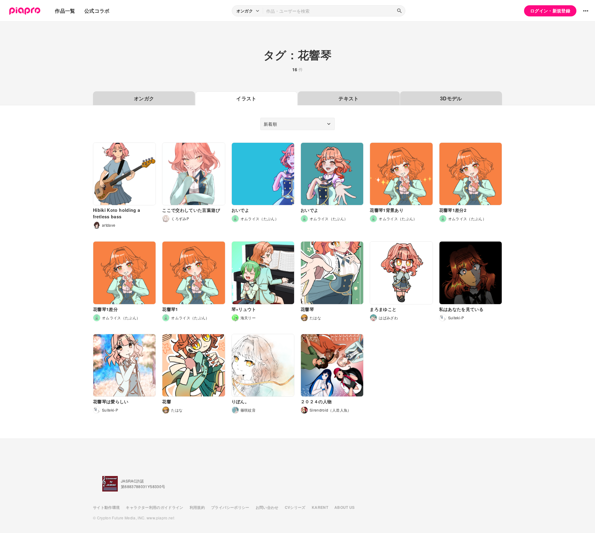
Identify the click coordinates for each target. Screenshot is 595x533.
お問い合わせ (267, 507)
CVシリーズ (295, 507)
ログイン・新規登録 (550, 10)
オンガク (144, 98)
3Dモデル (451, 98)
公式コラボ (97, 10)
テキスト (348, 98)
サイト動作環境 (106, 507)
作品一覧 (65, 10)
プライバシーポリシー (230, 507)
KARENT (320, 507)
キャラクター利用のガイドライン (154, 507)
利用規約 (197, 507)
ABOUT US (344, 507)
